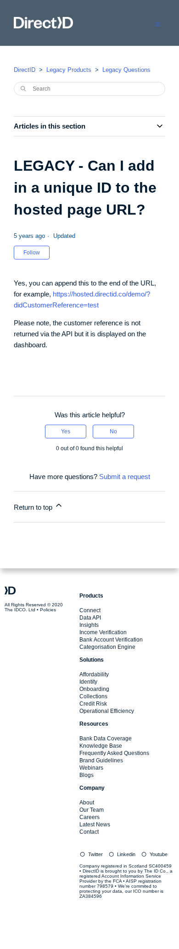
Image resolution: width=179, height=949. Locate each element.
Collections (93, 696)
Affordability (94, 674)
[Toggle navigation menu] (158, 23)
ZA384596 (90, 896)
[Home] (43, 26)
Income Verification (103, 632)
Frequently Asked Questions (114, 753)
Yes (65, 431)
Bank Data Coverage (105, 738)
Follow (31, 252)
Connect (90, 610)
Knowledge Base (100, 746)
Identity (88, 682)
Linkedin (126, 854)
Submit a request (124, 476)
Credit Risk (93, 704)
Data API (90, 618)
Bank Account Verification (111, 639)
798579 (105, 886)
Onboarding (94, 689)
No (113, 431)
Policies (48, 609)
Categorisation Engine (107, 647)
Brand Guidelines (101, 760)
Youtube (159, 854)
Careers (89, 817)
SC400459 (160, 865)
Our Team (91, 810)
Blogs (86, 775)
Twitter (95, 854)
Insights (89, 625)
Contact (89, 832)
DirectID (24, 69)
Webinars (91, 768)
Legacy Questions (126, 69)
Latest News (94, 824)
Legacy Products (68, 69)
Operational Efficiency (106, 711)
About (86, 802)
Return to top (34, 507)
